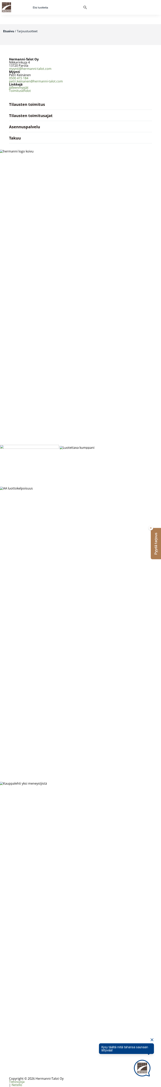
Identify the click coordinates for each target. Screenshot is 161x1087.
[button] (156, 543)
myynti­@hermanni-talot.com (30, 68)
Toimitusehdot (20, 91)
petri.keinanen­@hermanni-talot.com (36, 81)
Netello (17, 1085)
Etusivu (8, 31)
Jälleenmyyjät (18, 87)
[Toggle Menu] (156, 7)
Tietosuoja (17, 1082)
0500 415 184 (18, 78)
